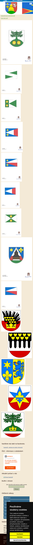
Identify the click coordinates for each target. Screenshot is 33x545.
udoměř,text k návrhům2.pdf (8, 15)
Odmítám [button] (20, 537)
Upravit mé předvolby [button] (19, 540)
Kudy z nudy (7, 501)
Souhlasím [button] (20, 534)
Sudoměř (7, 4)
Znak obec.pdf (4, 18)
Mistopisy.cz (7, 497)
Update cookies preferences (16, 0)
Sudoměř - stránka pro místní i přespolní (13, 447)
